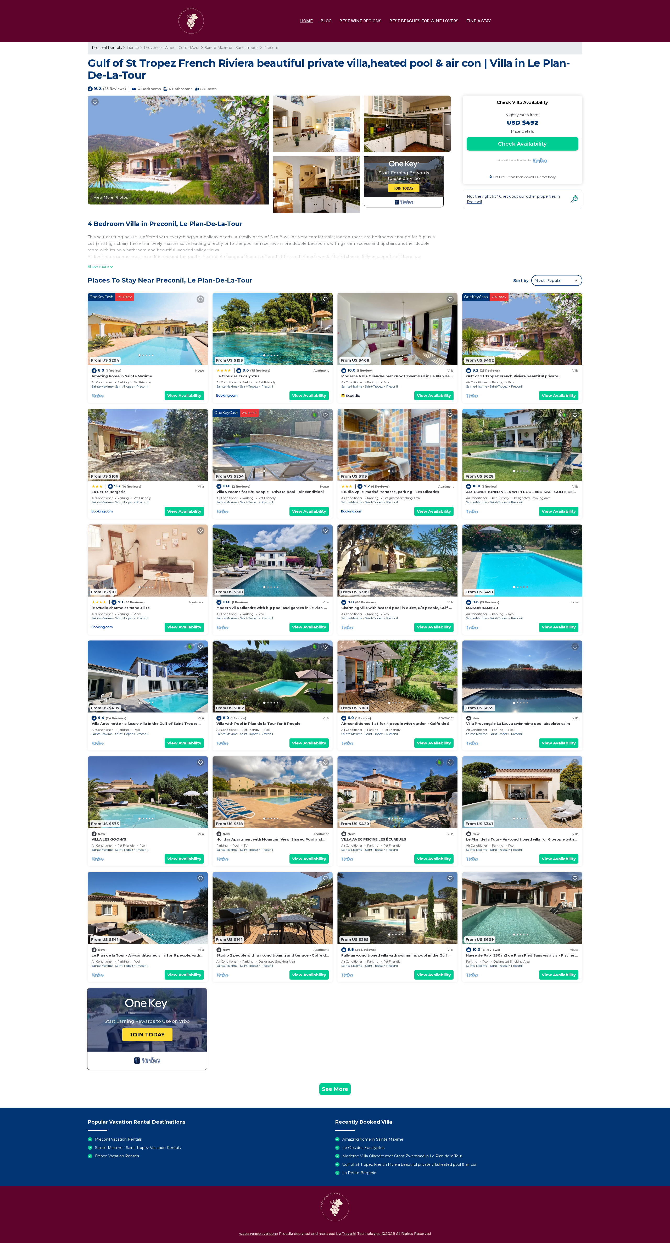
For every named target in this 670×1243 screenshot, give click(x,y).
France (133, 47)
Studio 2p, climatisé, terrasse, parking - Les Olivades (390, 492)
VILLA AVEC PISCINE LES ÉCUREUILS (373, 839)
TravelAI (349, 1233)
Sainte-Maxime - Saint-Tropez (232, 47)
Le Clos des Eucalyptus (237, 376)
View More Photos (111, 197)
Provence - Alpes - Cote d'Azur (172, 47)
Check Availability (522, 144)
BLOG (326, 20)
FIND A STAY (478, 20)
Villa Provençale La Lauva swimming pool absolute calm (518, 723)
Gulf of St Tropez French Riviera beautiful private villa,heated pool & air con (410, 1164)
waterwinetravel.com (258, 1233)
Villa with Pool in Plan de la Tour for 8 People (258, 723)
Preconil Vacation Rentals (118, 1139)
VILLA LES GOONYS (109, 839)
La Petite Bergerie (108, 492)
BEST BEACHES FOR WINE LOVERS (424, 20)
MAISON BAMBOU (482, 608)
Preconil (271, 47)
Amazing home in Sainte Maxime (122, 376)
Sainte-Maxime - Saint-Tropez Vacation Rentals (138, 1147)
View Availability (184, 395)
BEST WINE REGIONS (360, 20)
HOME (306, 20)
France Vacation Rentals (117, 1156)
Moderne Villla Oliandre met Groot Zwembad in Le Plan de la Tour (402, 1156)
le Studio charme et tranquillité (121, 608)
